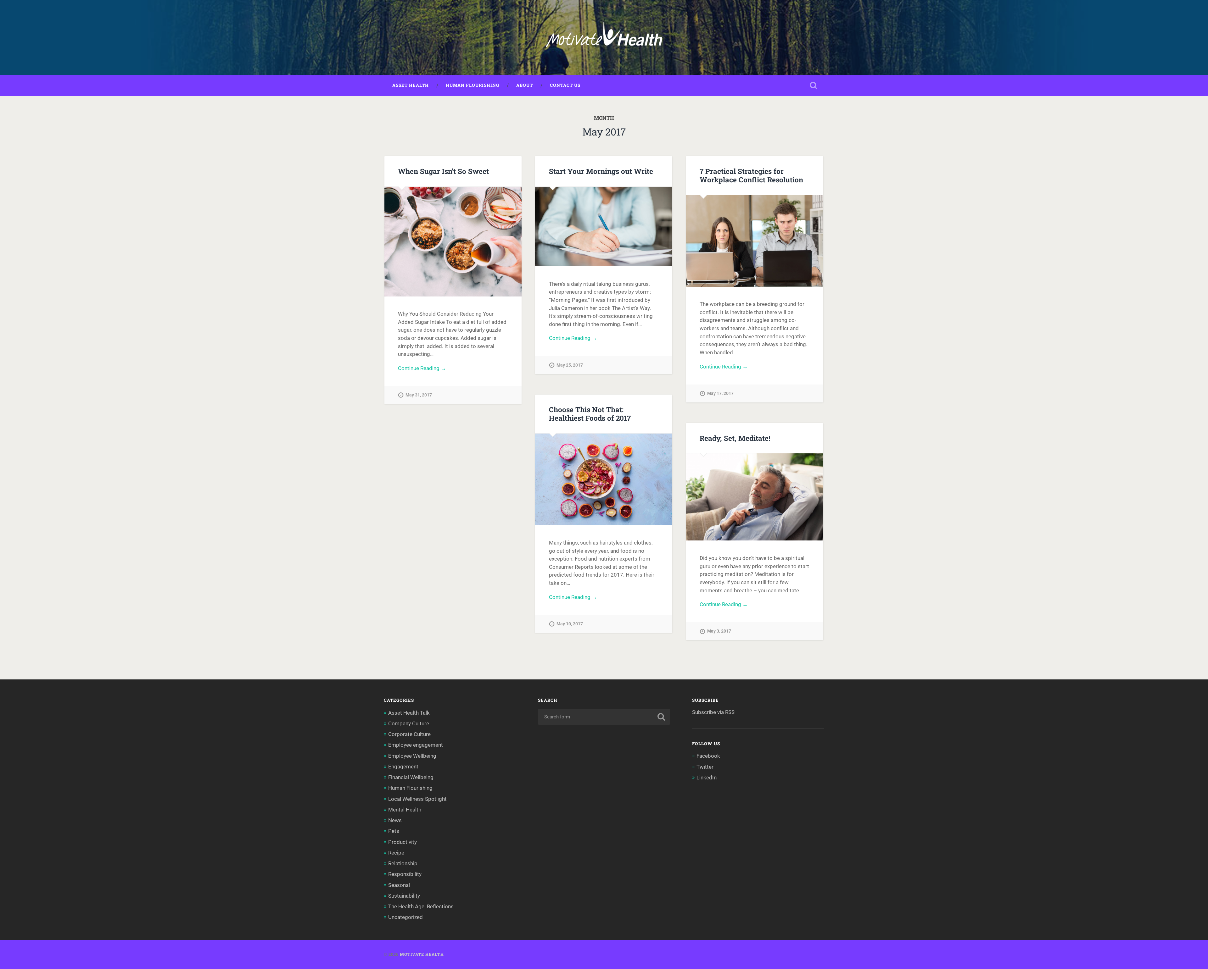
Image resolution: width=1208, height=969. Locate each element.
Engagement (403, 766)
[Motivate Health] (604, 37)
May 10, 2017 (569, 624)
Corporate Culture (409, 734)
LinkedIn (706, 777)
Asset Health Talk (409, 713)
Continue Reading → (422, 368)
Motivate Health (422, 954)
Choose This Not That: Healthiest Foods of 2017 (590, 414)
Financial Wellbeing (410, 777)
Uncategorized (405, 917)
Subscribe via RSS (713, 712)
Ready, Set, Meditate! (735, 438)
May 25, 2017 (569, 365)
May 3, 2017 (719, 631)
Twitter (704, 767)
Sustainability (404, 896)
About (524, 85)
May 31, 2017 (418, 395)
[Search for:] (604, 717)
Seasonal (399, 885)
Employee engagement (415, 745)
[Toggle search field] (813, 85)
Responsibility (405, 874)
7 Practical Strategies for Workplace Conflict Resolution (751, 175)
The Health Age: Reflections (421, 906)
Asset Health (410, 85)
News (395, 820)
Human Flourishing (472, 85)
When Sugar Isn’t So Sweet (443, 171)
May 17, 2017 (720, 393)
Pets (393, 831)
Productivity (402, 842)
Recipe (396, 853)
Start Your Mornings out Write (601, 171)
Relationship (402, 863)
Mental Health (404, 809)
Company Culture (408, 723)
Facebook (708, 756)
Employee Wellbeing (412, 756)
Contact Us (565, 85)
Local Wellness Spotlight (417, 799)
